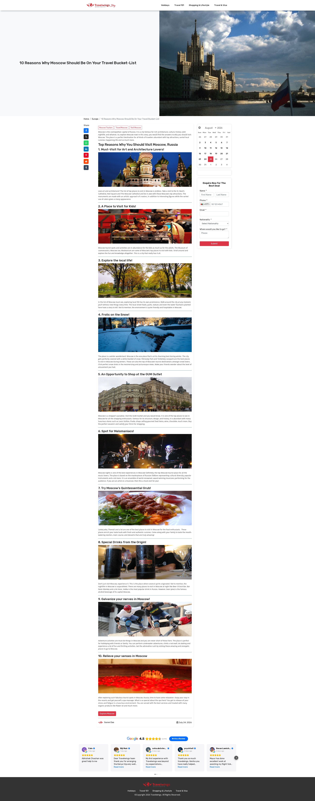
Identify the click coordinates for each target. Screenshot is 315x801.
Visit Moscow (136, 128)
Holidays (165, 5)
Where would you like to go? (213, 229)
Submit (214, 243)
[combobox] (205, 204)
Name (203, 191)
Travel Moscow (121, 128)
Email (203, 210)
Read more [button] (119, 767)
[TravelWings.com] (101, 5)
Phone (203, 200)
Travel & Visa (220, 5)
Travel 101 (179, 5)
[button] (79, 758)
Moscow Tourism (105, 128)
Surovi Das (109, 722)
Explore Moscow (107, 713)
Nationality (205, 219)
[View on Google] (84, 749)
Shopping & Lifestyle (199, 5)
